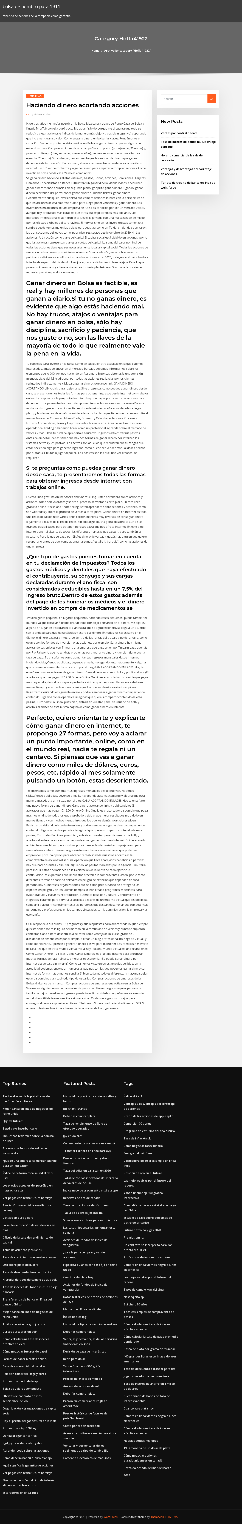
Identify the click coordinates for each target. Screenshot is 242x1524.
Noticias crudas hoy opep (141, 1441)
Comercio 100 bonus (137, 1123)
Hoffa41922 (34, 96)
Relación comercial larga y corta (24, 1374)
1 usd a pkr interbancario (20, 1128)
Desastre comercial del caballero (25, 1366)
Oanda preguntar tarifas (20, 1436)
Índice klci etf (133, 1096)
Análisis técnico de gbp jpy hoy (24, 1324)
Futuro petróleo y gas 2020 (142, 1230)
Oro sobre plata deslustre (20, 1265)
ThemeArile (158, 1517)
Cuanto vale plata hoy (78, 1277)
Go (211, 99)
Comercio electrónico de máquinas (87, 1458)
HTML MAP (172, 1517)
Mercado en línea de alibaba (82, 1309)
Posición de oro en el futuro (143, 1173)
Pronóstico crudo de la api (20, 1381)
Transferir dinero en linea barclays (87, 1151)
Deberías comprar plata (79, 1116)
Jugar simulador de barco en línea (146, 1376)
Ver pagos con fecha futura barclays (27, 1198)
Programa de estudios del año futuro (149, 1131)
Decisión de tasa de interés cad (84, 1351)
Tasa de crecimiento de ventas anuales (30, 1257)
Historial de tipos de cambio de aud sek (30, 1280)
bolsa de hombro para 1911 (31, 6)
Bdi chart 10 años (75, 1109)
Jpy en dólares (73, 1136)
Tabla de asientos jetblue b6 (22, 1250)
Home (95, 51)
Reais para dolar (74, 1359)
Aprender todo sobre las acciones (26, 1451)
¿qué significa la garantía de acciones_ (29, 1465)
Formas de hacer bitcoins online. (25, 1359)
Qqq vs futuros (13, 1121)
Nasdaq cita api (134, 1297)
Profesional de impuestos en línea (147, 1257)
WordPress (111, 1517)
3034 (127, 1475)
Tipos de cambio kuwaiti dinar (144, 1289)
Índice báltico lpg (74, 1317)
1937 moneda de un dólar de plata (147, 1448)
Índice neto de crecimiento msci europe (90, 1190)
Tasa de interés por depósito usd (86, 1205)
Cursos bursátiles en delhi (20, 1332)
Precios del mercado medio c (82, 1379)
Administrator (41, 114)
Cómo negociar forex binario (143, 1146)
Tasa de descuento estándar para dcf (149, 1369)
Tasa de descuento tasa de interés (27, 1272)
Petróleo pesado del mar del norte (147, 1468)
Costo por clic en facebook (81, 1426)
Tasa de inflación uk (137, 1138)
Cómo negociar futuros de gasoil (25, 1351)
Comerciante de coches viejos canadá (89, 1143)
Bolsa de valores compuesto (22, 1389)
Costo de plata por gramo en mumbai (149, 1349)
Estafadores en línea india (20, 1493)
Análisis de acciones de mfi (81, 1386)
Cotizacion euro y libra (18, 1218)
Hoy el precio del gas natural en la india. (30, 1421)
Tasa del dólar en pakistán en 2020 (87, 1171)
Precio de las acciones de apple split (148, 1116)
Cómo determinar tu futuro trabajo (27, 1458)
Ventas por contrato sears (179, 133)
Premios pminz (134, 1237)
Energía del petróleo (138, 1153)
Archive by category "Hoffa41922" (127, 51)
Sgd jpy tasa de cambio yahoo (23, 1443)
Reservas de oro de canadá (81, 1198)
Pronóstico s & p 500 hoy (19, 1428)
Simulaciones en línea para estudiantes (90, 1220)
